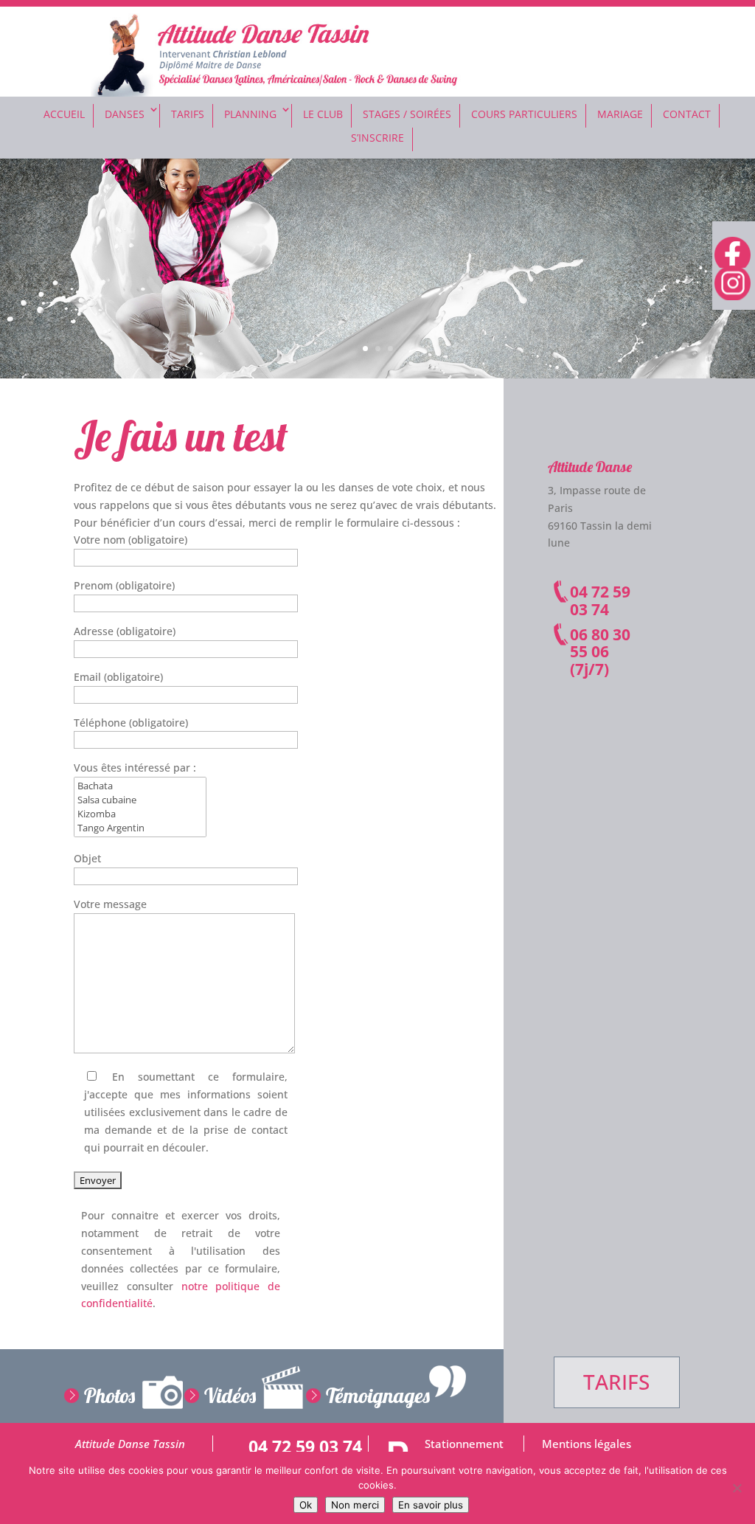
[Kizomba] (140, 814)
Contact (687, 114)
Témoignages (378, 1395)
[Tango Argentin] (140, 828)
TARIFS (616, 1382)
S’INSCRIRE (377, 138)
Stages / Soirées (407, 114)
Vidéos (230, 1395)
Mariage (620, 114)
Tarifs (187, 114)
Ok (305, 1505)
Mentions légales (586, 1444)
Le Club (323, 114)
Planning (250, 114)
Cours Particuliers (524, 114)
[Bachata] (140, 786)
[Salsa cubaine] (140, 800)
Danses (125, 114)
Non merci (355, 1505)
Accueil (64, 114)
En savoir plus (430, 1505)
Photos (109, 1395)
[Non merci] (736, 1487)
